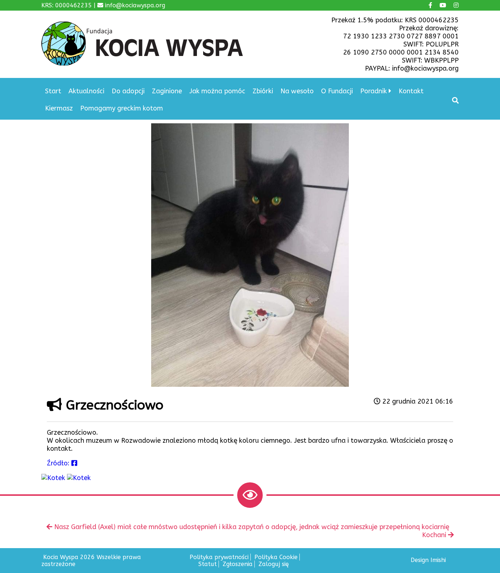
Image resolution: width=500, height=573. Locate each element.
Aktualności (86, 91)
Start (53, 91)
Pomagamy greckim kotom (121, 108)
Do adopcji (128, 91)
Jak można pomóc (217, 91)
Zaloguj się (273, 564)
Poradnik (373, 91)
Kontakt (411, 91)
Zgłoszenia (238, 564)
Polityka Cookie (276, 557)
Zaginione (167, 91)
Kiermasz (59, 108)
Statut (207, 564)
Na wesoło (297, 91)
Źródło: (59, 463)
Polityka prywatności (219, 557)
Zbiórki (263, 91)
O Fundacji (337, 91)
